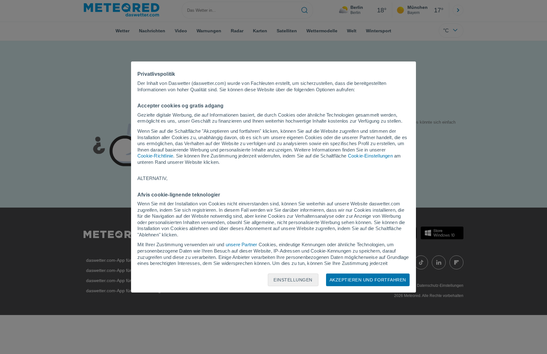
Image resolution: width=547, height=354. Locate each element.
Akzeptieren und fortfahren (368, 279)
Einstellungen (293, 279)
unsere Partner (241, 244)
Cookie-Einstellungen (370, 155)
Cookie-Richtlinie (155, 155)
